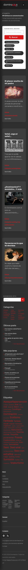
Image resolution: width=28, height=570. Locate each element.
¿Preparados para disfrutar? (14, 354)
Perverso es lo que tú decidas (14, 244)
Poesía (12, 317)
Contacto (5, 478)
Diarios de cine (7, 411)
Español (4, 521)
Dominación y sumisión (11, 168)
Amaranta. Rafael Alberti (13, 359)
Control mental (7, 409)
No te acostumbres (11, 387)
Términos (5, 481)
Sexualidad (21, 313)
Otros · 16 (9, 65)
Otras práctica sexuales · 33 (14, 61)
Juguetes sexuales (20, 425)
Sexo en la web (21, 310)
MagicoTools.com (12, 560)
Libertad (5, 427)
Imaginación (7, 426)
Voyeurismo (17, 462)
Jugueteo (14, 425)
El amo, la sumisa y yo (12, 372)
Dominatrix (20, 414)
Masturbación (16, 430)
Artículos (7, 277)
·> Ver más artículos (18, 344)
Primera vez (18, 440)
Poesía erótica (9, 440)
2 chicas (5, 404)
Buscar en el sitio (9, 296)
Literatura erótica (11, 427)
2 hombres (11, 404)
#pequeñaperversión (15, 401)
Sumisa (17, 457)
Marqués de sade (7, 430)
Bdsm (16, 407)
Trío (22, 460)
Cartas (21, 407)
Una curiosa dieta (10, 333)
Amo (20, 404)
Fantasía (8, 420)
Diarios (5, 312)
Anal (5, 407)
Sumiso (17, 460)
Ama (17, 404)
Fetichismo (18, 424)
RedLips (7, 112)
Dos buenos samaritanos (13, 329)
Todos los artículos (12, 42)
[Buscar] (23, 300)
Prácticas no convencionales (10, 442)
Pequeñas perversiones (12, 382)
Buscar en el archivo (12, 28)
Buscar (15, 37)
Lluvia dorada (18, 427)
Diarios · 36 (9, 49)
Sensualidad (13, 444)
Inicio (4, 476)
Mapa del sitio (6, 487)
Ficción (5, 317)
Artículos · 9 (9, 45)
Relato (19, 168)
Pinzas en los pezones (12, 377)
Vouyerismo (6, 463)
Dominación (10, 413)
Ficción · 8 (9, 57)
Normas (14, 432)
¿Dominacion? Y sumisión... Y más (13, 188)
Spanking (12, 457)
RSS (3, 484)
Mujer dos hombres (7, 432)
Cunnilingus (16, 409)
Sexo (6, 447)
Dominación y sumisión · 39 (13, 53)
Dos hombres (6, 417)
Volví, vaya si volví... (11, 135)
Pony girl (7, 368)
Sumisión (9, 459)
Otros (12, 315)
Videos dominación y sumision (21, 317)
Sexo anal (15, 447)
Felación (12, 424)
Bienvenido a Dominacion (13, 363)
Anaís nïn (11, 407)
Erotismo (15, 417)
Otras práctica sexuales (11, 115)
